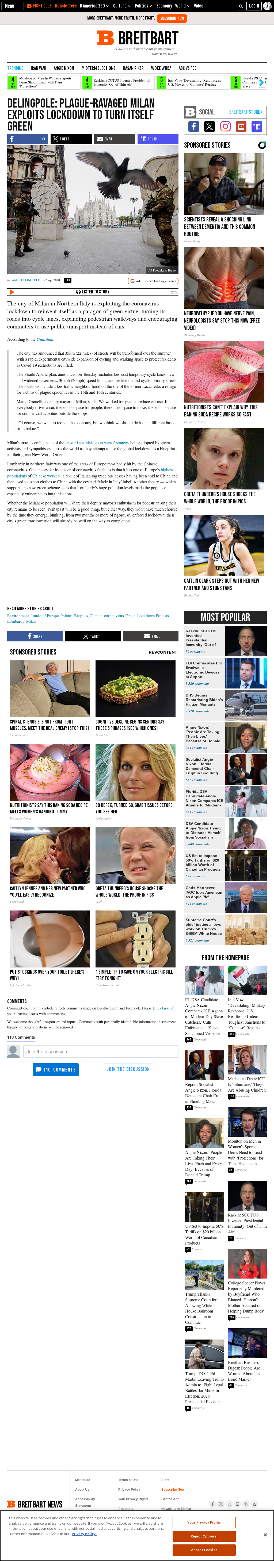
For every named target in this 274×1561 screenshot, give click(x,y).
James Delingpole (25, 280)
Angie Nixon (64, 68)
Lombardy (16, 621)
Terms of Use (128, 1480)
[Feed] (254, 1504)
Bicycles (81, 615)
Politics (66, 615)
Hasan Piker (133, 68)
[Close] (265, 1535)
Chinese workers (46, 476)
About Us (82, 1489)
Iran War (38, 68)
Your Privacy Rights (204, 1522)
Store (165, 1480)
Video (198, 6)
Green (130, 615)
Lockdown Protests (153, 615)
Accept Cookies (204, 1549)
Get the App (170, 1499)
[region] (137, 1535)
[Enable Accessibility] (268, 6)
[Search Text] (241, 6)
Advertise (125, 1509)
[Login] (254, 6)
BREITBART (147, 37)
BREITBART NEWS (40, 1504)
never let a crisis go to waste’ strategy (98, 442)
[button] (12, 6)
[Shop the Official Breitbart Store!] (246, 112)
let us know (161, 1008)
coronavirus (114, 615)
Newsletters (66, 6)
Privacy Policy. (84, 1533)
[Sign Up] (172, 18)
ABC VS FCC (188, 68)
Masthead (82, 1480)
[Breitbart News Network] (190, 112)
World (180, 6)
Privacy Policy (129, 1489)
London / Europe (45, 615)
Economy (164, 6)
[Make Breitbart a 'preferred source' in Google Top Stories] (153, 281)
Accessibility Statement (85, 1502)
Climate (96, 615)
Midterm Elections (99, 68)
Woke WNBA (161, 68)
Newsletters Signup (176, 1509)
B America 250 (92, 6)
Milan (31, 621)
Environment (18, 615)
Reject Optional (204, 1536)
